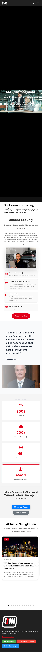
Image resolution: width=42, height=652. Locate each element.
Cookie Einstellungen (10, 646)
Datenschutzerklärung (8, 637)
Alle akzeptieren (9, 641)
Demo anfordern (21, 316)
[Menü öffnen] (38, 3)
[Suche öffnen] (33, 3)
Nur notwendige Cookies (26, 641)
